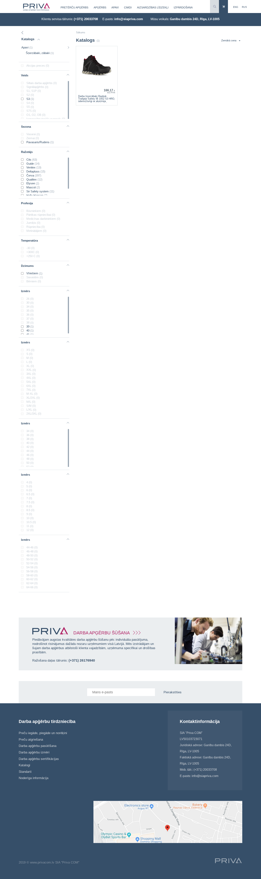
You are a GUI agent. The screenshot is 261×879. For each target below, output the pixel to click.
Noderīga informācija (33, 778)
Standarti (25, 772)
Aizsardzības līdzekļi (153, 7)
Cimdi (128, 7)
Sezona (26, 126)
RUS (244, 7)
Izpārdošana (183, 7)
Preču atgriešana (31, 739)
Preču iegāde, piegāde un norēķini (43, 733)
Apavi (115, 7)
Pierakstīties (173, 692)
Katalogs (27, 39)
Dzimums (27, 265)
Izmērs (25, 291)
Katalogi (24, 765)
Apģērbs (100, 7)
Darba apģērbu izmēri (34, 752)
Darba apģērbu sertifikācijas (39, 759)
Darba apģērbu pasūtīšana (37, 746)
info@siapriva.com (128, 19)
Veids (24, 75)
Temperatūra (29, 240)
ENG (235, 7)
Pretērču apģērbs (74, 7)
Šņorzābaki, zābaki (40, 53)
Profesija (27, 203)
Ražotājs (27, 152)
